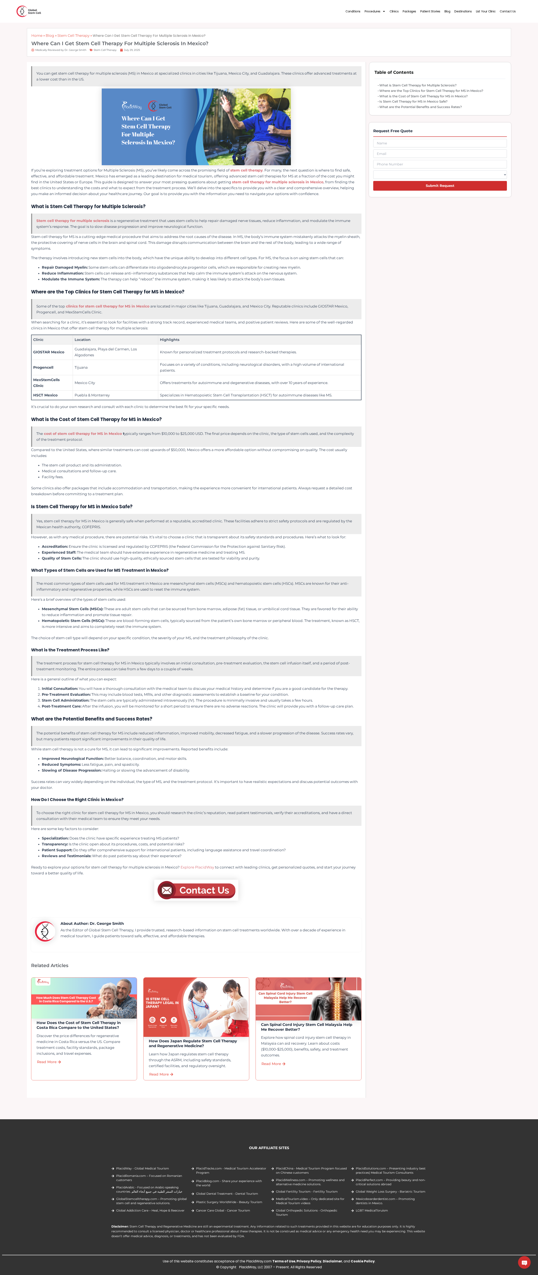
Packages (409, 11)
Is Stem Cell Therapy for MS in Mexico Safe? (413, 101)
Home (36, 35)
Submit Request (440, 186)
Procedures (372, 11)
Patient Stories (430, 11)
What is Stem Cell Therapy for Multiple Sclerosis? (418, 85)
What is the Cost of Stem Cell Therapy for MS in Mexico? (423, 96)
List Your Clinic (486, 11)
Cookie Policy (363, 1261)
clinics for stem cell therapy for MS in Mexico (107, 306)
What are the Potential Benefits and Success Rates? (420, 107)
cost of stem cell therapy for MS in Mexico (83, 434)
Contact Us (508, 11)
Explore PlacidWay (197, 867)
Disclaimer (332, 1261)
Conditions (352, 11)
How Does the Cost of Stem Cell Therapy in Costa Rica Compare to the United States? (79, 1025)
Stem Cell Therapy (73, 35)
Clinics (394, 11)
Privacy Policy (309, 1261)
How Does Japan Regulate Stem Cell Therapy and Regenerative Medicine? (193, 1043)
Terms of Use (283, 1261)
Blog (447, 11)
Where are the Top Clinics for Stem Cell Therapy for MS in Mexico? (431, 91)
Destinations (463, 11)
